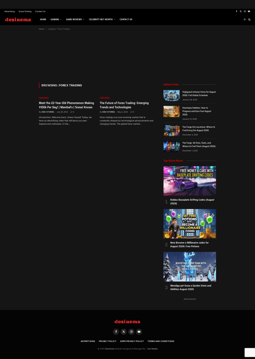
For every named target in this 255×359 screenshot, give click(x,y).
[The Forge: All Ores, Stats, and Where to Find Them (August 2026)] (172, 146)
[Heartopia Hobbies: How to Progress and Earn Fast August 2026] (172, 111)
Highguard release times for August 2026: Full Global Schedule (199, 93)
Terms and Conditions (161, 341)
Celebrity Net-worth (101, 19)
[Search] (249, 19)
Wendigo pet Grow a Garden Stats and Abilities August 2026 (190, 287)
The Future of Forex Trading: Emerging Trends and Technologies (124, 105)
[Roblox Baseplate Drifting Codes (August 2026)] (190, 181)
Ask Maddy (152, 349)
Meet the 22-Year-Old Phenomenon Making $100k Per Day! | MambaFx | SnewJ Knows (66, 105)
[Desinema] (18, 19)
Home (43, 19)
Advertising (9, 11)
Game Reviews (74, 19)
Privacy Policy (107, 341)
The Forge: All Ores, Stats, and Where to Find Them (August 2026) (199, 144)
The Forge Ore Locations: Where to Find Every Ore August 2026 (198, 128)
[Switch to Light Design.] (244, 19)
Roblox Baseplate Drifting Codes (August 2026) (192, 201)
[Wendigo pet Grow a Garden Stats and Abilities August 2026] (190, 266)
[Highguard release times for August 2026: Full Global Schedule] (172, 95)
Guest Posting (25, 11)
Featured (44, 98)
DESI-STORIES (48, 112)
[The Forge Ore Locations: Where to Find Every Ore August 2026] (172, 130)
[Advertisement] (127, 55)
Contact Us (40, 11)
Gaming (55, 19)
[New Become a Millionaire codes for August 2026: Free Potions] (190, 223)
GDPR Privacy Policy (132, 341)
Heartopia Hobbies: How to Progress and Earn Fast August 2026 (196, 111)
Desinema (109, 349)
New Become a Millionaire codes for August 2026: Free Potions (189, 244)
